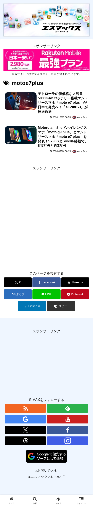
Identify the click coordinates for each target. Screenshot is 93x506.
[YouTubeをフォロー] (67, 419)
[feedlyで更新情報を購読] (67, 408)
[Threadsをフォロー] (25, 440)
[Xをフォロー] (25, 430)
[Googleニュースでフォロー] (25, 419)
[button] (61, 306)
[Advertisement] (46, 218)
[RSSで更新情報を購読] (25, 408)
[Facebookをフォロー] (67, 430)
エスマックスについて (47, 477)
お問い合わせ (47, 470)
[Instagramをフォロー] (67, 440)
